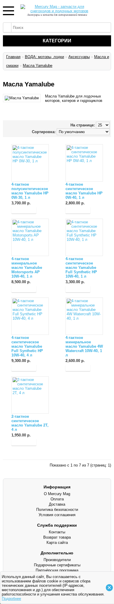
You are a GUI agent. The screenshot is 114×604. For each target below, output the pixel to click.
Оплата (57, 499)
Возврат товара (57, 537)
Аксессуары (79, 57)
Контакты (57, 532)
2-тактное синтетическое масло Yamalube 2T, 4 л (30, 423)
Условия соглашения (57, 515)
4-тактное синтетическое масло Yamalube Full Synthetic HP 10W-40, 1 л (81, 267)
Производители (57, 560)
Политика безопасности (57, 509)
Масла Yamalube (37, 65)
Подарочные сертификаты (57, 565)
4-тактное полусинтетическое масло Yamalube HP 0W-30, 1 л (30, 191)
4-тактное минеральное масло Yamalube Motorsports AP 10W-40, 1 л (26, 267)
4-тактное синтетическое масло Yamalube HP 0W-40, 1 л (84, 191)
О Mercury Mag (57, 494)
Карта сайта (57, 542)
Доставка (57, 504)
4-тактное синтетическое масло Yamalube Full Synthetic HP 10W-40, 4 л (27, 346)
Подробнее (11, 598)
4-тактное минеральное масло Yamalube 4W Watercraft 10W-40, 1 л (84, 346)
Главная (13, 57)
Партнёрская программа (57, 570)
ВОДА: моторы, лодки (44, 57)
